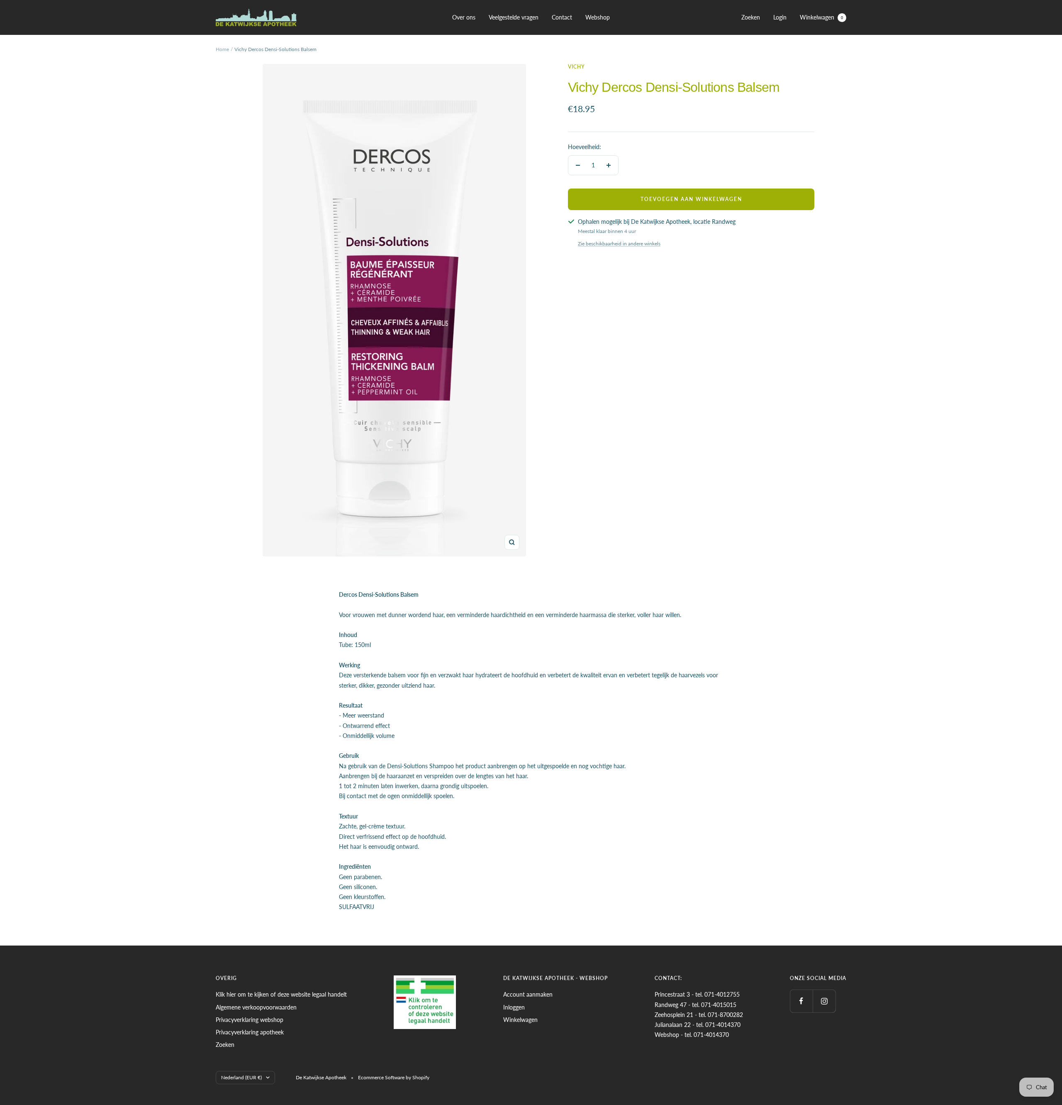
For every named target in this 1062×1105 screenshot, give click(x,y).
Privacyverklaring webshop (249, 1019)
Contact (562, 17)
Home (222, 49)
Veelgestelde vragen (513, 17)
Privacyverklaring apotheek (250, 1032)
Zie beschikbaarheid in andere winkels (619, 243)
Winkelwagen (821, 17)
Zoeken (750, 17)
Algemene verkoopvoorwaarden (256, 1007)
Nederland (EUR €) (241, 1077)
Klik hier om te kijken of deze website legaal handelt (281, 994)
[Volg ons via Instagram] (824, 1001)
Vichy (576, 67)
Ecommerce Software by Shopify (393, 1077)
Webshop (597, 17)
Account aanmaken (528, 994)
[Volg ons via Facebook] (801, 1001)
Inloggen (514, 1007)
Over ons (463, 17)
